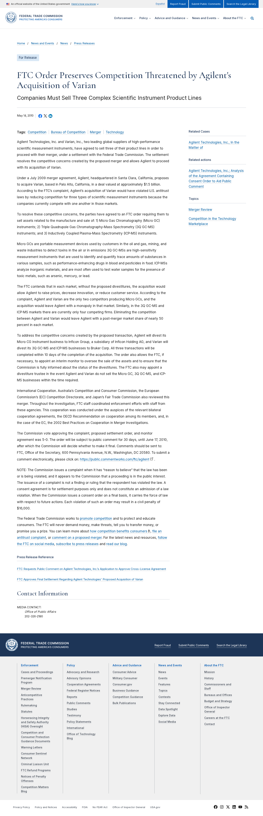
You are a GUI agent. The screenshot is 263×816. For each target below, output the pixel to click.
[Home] (35, 21)
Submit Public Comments (206, 4)
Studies (72, 709)
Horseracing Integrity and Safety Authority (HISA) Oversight (35, 722)
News (64, 43)
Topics (163, 690)
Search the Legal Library (241, 4)
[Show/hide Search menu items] (252, 18)
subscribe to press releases (77, 544)
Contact (209, 724)
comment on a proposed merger (77, 538)
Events (163, 678)
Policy (71, 665)
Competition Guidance (128, 696)
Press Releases (84, 43)
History (209, 678)
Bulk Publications (124, 703)
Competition (37, 132)
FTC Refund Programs (36, 770)
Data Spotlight (168, 709)
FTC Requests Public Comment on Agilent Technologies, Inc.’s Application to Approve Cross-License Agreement (91, 569)
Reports (72, 696)
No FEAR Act (100, 807)
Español (160, 3)
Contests (164, 696)
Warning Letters (31, 747)
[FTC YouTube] (240, 807)
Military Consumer (125, 678)
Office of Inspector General (128, 807)
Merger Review (200, 210)
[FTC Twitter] (228, 806)
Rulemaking (29, 705)
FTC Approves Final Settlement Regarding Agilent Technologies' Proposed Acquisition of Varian (80, 579)
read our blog (116, 544)
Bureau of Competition (68, 132)
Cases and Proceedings (37, 672)
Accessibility (69, 807)
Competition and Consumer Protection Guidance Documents (35, 737)
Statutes (26, 711)
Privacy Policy (21, 807)
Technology (115, 132)
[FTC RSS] (246, 807)
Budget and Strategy (218, 701)
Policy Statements (79, 721)
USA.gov (155, 807)
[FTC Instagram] (222, 807)
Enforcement (29, 665)
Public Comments (78, 703)
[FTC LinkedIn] (234, 807)
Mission (209, 672)
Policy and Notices (46, 807)
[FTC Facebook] (216, 807)
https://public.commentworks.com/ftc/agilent (114, 459)
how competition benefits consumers (118, 531)
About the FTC (214, 665)
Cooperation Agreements (84, 684)
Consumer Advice (124, 672)
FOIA (85, 807)
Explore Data (166, 715)
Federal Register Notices (83, 690)
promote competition (96, 518)
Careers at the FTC (217, 717)
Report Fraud (178, 4)
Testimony (74, 715)
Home (21, 43)
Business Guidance (126, 690)
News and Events (42, 43)
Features (164, 684)
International (75, 727)
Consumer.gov (122, 684)
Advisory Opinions (79, 678)
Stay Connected (169, 703)
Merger (95, 132)
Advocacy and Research (83, 672)
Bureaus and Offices (218, 695)
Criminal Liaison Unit (35, 764)
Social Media (167, 721)
